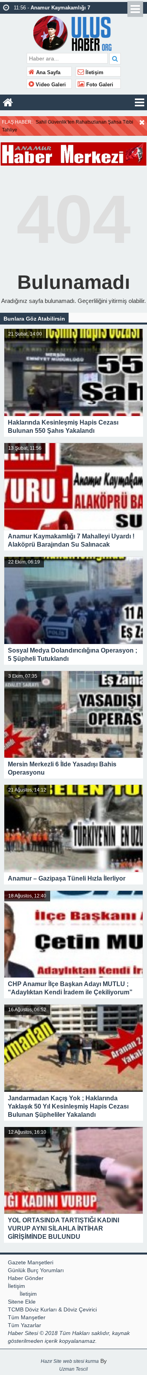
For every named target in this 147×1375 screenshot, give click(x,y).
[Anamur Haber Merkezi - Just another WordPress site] (73, 32)
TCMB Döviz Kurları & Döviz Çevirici (52, 1309)
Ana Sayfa (47, 72)
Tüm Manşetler (26, 1317)
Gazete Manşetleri (30, 1262)
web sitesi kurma (81, 1361)
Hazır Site (51, 1361)
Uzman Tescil (73, 1369)
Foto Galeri (99, 85)
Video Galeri (50, 85)
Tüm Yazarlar (24, 1325)
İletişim (93, 72)
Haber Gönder (26, 1278)
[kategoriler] (139, 102)
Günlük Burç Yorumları (36, 1270)
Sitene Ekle (22, 1301)
